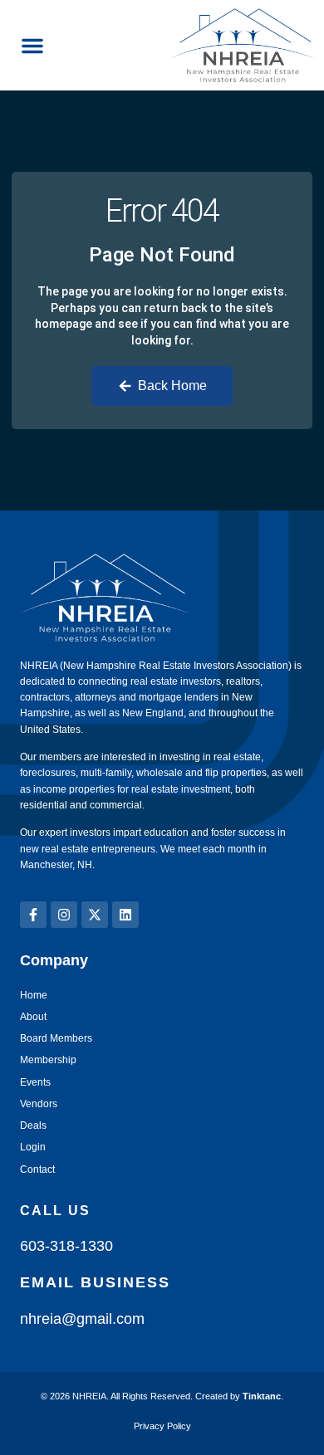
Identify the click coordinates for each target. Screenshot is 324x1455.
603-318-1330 (66, 1246)
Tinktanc (262, 1396)
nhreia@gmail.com (82, 1319)
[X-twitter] (94, 914)
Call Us (55, 1211)
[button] (32, 45)
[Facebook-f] (33, 914)
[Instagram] (64, 914)
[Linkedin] (125, 914)
